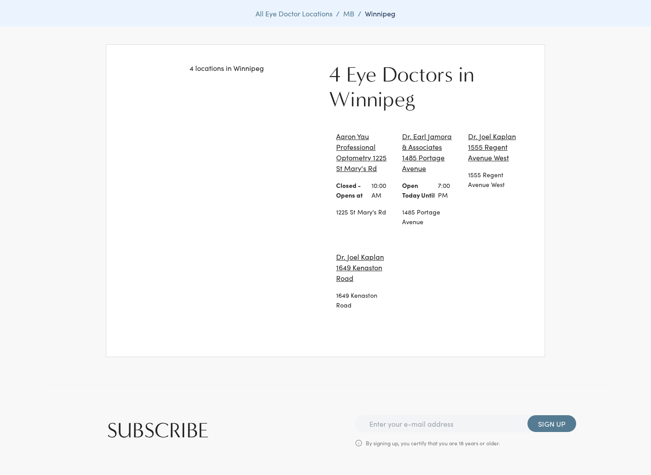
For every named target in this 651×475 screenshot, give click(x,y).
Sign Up (552, 423)
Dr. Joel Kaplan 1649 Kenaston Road (360, 267)
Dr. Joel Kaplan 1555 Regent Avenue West (492, 146)
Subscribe (158, 430)
